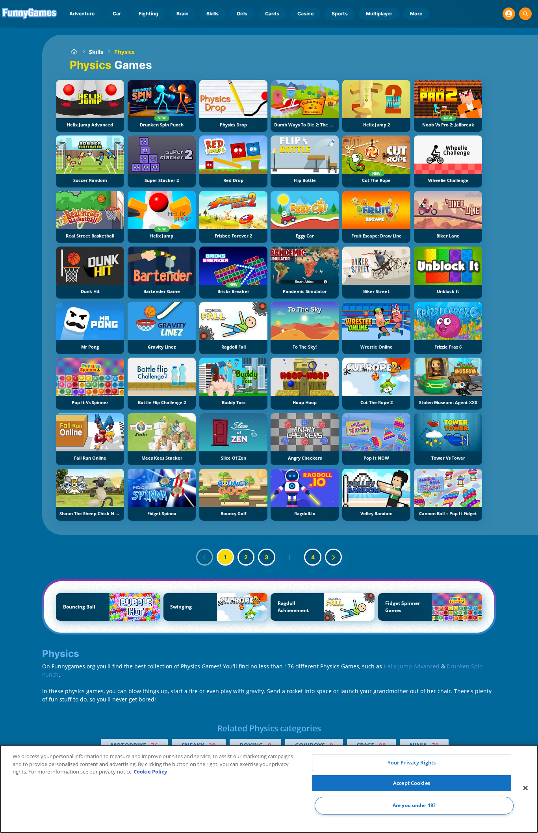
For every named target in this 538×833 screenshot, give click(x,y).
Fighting (148, 14)
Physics (124, 52)
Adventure (82, 14)
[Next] (333, 557)
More (416, 14)
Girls (242, 14)
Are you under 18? (414, 805)
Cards (272, 14)
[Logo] (29, 14)
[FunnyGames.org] (74, 52)
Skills (212, 14)
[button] (509, 13)
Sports (340, 14)
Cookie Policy (150, 771)
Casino (305, 14)
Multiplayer (379, 14)
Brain (182, 14)
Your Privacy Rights (412, 762)
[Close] (525, 788)
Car (117, 14)
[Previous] (204, 557)
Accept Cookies (411, 783)
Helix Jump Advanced (412, 666)
